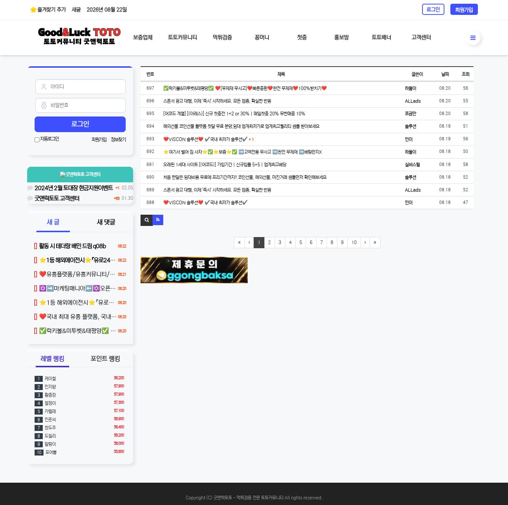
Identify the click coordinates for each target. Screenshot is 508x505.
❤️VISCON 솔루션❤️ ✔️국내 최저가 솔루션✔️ (208, 139)
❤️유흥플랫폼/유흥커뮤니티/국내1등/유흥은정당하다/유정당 (110, 274)
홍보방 (341, 37)
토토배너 (381, 37)
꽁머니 (262, 37)
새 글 (53, 222)
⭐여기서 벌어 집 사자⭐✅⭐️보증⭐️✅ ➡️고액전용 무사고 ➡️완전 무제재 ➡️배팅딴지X (242, 152)
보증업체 (142, 37)
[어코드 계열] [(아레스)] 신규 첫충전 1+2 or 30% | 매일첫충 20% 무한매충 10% (234, 113)
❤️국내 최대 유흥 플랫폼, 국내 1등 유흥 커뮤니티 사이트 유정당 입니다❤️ (124, 316)
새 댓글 (106, 222)
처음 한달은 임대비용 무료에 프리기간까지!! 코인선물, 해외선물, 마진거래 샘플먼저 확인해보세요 (245, 177)
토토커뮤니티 (182, 37)
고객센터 (421, 37)
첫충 (302, 37)
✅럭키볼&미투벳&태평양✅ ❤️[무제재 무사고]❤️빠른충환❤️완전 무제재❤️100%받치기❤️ (245, 88)
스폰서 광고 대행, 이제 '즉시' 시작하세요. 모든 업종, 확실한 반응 (217, 101)
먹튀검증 (222, 37)
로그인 (433, 10)
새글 (76, 10)
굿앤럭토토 (83, 174)
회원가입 (464, 10)
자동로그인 (49, 139)
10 (354, 242)
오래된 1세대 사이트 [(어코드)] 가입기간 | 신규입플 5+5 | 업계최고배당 (224, 164)
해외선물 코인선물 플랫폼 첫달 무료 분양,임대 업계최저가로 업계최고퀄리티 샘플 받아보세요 (241, 126)
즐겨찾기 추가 (52, 10)
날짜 (445, 74)
